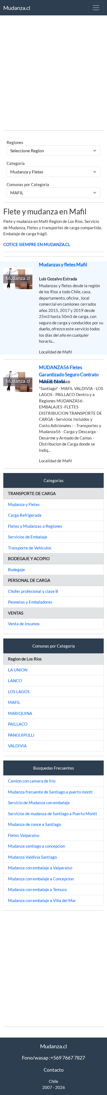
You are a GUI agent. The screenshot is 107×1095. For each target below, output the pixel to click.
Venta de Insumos (24, 623)
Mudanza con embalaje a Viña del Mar (42, 900)
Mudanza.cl (16, 7)
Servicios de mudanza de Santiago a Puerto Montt (52, 813)
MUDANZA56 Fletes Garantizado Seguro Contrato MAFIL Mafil (68, 374)
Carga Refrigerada (24, 515)
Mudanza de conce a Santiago (34, 824)
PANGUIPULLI (21, 734)
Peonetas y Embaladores (30, 601)
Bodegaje (16, 569)
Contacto (54, 1070)
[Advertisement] (53, 72)
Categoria (16, 163)
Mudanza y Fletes (24, 504)
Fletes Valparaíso (23, 835)
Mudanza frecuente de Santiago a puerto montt (50, 791)
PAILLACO (17, 723)
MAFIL (14, 702)
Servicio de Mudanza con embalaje (39, 802)
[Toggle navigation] (96, 7)
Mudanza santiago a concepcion (36, 846)
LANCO (15, 680)
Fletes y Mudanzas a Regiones (35, 526)
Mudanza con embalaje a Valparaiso (40, 867)
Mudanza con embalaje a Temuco (37, 889)
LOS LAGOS (19, 691)
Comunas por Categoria (28, 184)
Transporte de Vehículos (29, 547)
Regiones (15, 142)
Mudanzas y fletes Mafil (63, 264)
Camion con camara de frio (31, 780)
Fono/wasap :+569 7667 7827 (53, 1058)
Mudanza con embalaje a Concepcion (41, 878)
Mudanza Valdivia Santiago (32, 857)
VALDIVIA (17, 745)
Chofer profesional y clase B (33, 591)
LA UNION (17, 669)
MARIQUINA (20, 713)
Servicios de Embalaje (27, 536)
